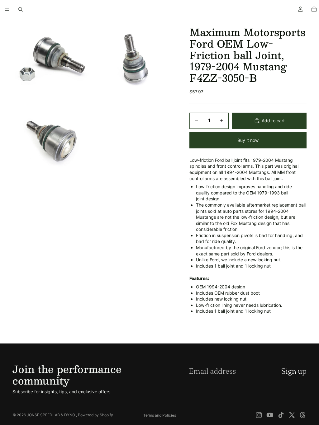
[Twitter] (292, 415)
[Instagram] (259, 415)
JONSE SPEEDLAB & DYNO (51, 415)
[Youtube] (270, 415)
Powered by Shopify (95, 415)
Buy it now (248, 140)
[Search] (20, 9)
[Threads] (303, 415)
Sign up (294, 371)
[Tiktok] (281, 415)
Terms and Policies (159, 415)
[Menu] (7, 9)
